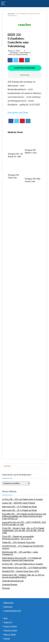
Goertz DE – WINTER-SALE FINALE (18, 503)
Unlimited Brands (9, 584)
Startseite (11, 14)
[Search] (45, 3)
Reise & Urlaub (10, 634)
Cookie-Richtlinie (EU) (12, 611)
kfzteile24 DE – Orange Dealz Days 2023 (20, 571)
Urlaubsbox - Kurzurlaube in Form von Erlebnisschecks (19, 54)
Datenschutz (9, 603)
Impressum (8, 607)
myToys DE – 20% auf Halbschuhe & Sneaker (22, 499)
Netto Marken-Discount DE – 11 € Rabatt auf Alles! (24, 567)
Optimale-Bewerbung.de (13, 581)
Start (5, 618)
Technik (7, 639)
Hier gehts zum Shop (18, 112)
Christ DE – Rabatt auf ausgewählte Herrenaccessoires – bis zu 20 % (18, 537)
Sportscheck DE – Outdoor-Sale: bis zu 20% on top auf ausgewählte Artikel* (23, 576)
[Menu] (3, 3)
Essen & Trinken (10, 626)
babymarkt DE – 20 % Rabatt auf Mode (19, 506)
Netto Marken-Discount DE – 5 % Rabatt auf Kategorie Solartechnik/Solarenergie (21, 559)
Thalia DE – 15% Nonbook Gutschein (18, 542)
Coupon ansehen (24, 68)
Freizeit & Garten (10, 630)
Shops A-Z (8, 622)
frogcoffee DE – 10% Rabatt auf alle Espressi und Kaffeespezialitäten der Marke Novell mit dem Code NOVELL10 (24, 516)
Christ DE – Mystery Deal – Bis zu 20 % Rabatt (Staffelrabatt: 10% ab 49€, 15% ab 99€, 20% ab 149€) (23, 530)
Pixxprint (6, 588)
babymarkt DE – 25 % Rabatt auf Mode (19, 510)
